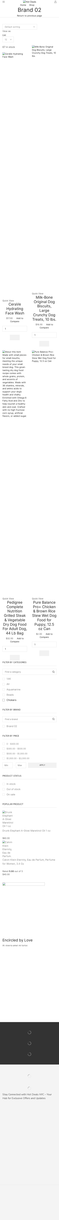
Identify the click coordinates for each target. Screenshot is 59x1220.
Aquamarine (13, 689)
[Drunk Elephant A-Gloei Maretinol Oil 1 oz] (7, 819)
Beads (10, 694)
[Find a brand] (53, 719)
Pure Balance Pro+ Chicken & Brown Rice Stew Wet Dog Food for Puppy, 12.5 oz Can (44, 615)
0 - (13, 744)
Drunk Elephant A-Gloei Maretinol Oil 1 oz (26, 830)
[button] (15, 337)
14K (9, 678)
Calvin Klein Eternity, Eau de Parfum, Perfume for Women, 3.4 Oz (28, 861)
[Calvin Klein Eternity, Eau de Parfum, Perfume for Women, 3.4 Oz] (7, 848)
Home (23, 5)
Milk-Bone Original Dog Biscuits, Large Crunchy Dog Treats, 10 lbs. (44, 308)
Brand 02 (12, 726)
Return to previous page (29, 15)
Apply (42, 765)
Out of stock (13, 789)
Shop (31, 5)
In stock (11, 784)
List (4, 35)
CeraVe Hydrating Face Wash (14, 308)
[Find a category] (53, 672)
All (8, 684)
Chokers (11, 700)
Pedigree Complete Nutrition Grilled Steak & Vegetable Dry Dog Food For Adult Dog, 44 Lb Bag (15, 617)
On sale (11, 794)
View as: (6, 31)
